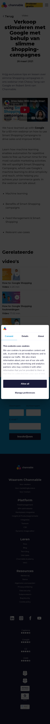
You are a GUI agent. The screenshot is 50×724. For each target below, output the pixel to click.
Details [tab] (25, 336)
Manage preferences (25, 393)
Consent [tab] (9, 336)
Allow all (25, 384)
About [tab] (41, 336)
